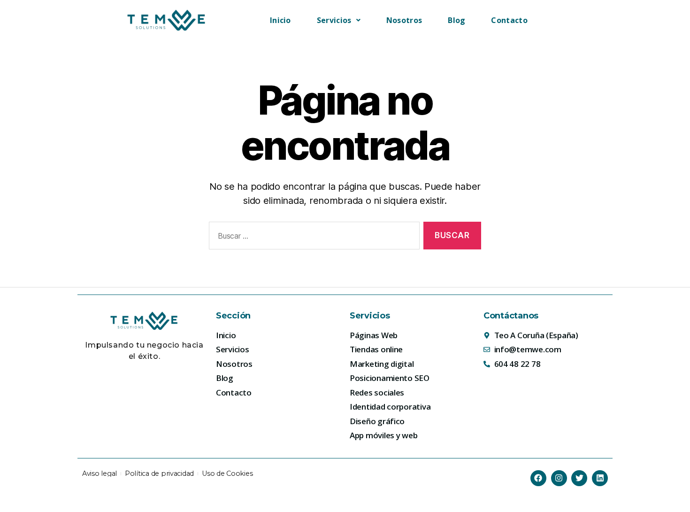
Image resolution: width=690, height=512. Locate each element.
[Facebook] (538, 478)
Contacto (509, 20)
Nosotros (404, 20)
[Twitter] (579, 478)
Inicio (280, 20)
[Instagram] (559, 478)
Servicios (334, 20)
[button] (338, 20)
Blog (456, 20)
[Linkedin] (600, 478)
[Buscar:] (312, 237)
